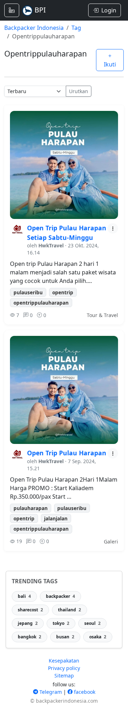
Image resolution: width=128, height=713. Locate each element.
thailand (69, 610)
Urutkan (78, 91)
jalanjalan (56, 518)
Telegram (50, 691)
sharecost (30, 610)
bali (24, 596)
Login (108, 10)
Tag (76, 28)
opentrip (62, 292)
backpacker (60, 596)
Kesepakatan (64, 660)
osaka (97, 637)
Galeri (111, 541)
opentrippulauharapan (41, 302)
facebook (84, 691)
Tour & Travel (102, 315)
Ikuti (110, 64)
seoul (92, 623)
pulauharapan (31, 508)
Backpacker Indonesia (34, 28)
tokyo (61, 623)
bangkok (29, 637)
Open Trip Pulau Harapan (66, 453)
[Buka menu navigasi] (11, 10)
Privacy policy (64, 668)
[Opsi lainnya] (112, 228)
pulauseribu (28, 292)
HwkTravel (51, 245)
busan (65, 637)
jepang (28, 623)
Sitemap (64, 675)
